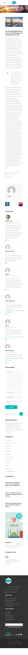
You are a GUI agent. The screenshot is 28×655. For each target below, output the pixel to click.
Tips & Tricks (8, 563)
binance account (9, 251)
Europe (7, 561)
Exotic (7, 448)
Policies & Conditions (10, 600)
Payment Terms (8, 602)
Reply (8, 240)
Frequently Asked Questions (11, 604)
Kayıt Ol (7, 274)
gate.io (7, 325)
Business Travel (9, 443)
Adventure (8, 174)
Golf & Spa (8, 451)
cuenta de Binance (10, 301)
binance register (9, 350)
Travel (7, 468)
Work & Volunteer (9, 617)
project (7, 462)
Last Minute (8, 460)
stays (7, 465)
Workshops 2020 (9, 619)
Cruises (12, 174)
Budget (14, 560)
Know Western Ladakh (10, 598)
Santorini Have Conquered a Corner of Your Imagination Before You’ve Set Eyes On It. (12, 484)
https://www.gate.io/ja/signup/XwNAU (14, 337)
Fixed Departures (9, 615)
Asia (11, 560)
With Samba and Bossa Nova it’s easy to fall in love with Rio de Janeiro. (13, 505)
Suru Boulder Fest (9, 605)
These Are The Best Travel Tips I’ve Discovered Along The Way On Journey (14, 494)
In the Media (8, 612)
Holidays (8, 454)
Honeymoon (8, 457)
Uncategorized (9, 471)
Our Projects (8, 614)
